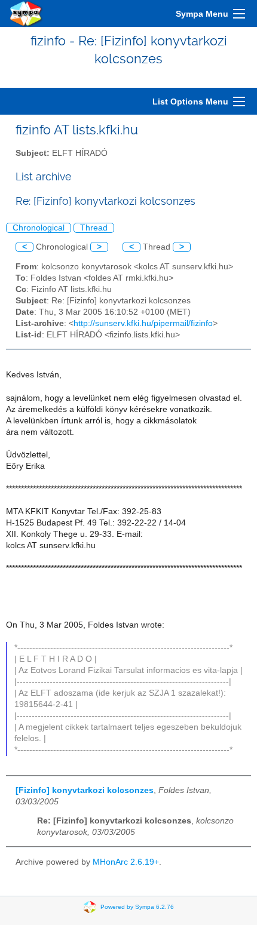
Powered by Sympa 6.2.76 (137, 907)
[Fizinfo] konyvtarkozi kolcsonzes (85, 790)
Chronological (39, 227)
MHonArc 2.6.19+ (126, 862)
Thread (94, 227)
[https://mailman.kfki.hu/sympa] (26, 13)
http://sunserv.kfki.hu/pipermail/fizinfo (143, 323)
